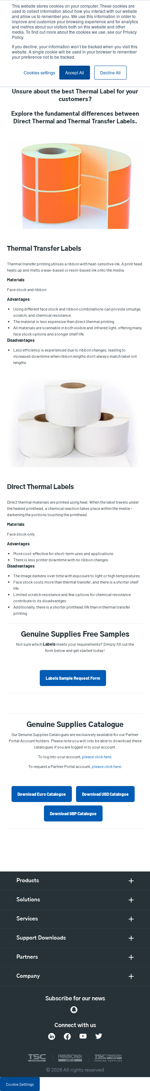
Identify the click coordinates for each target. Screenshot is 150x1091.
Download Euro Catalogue (41, 794)
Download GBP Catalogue (73, 813)
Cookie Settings (20, 1084)
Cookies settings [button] (39, 72)
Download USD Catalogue (105, 794)
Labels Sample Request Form (73, 678)
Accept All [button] (74, 72)
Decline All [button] (110, 72)
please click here (96, 756)
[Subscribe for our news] (73, 1009)
